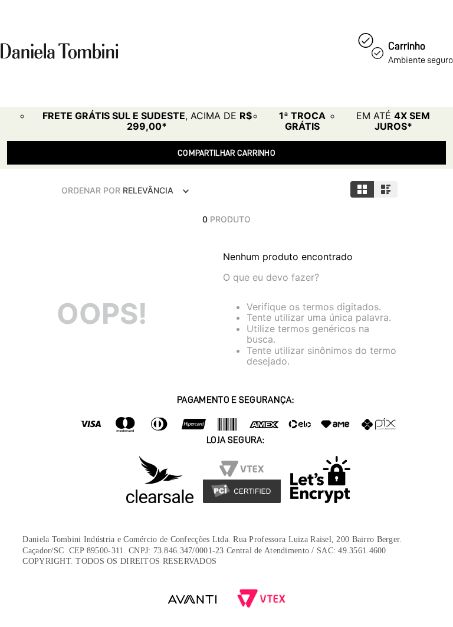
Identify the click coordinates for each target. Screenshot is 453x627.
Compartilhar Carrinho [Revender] (226, 153)
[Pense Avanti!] (192, 599)
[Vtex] (261, 599)
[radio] (362, 189)
